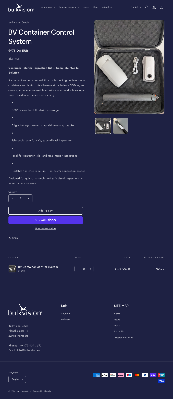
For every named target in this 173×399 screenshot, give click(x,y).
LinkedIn (65, 319)
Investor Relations (123, 337)
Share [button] (15, 238)
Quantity (12, 191)
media (117, 325)
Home (117, 313)
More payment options (45, 228)
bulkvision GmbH (24, 391)
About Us (119, 331)
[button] (48, 7)
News (117, 319)
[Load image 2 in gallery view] (120, 126)
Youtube (65, 313)
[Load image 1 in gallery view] (103, 126)
